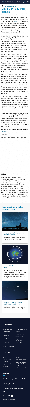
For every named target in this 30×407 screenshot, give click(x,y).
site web (3, 131)
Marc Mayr (8, 14)
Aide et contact (19, 334)
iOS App (17, 357)
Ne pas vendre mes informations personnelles (20, 340)
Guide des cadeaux (20, 359)
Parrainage (18, 331)
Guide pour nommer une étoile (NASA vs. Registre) (20, 363)
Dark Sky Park (17, 21)
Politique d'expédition (8, 346)
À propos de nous (7, 329)
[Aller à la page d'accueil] (2, 6)
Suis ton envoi (6, 331)
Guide (4, 357)
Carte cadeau (19, 336)
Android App (6, 366)
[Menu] (27, 2)
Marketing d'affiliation (21, 329)
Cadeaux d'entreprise (21, 368)
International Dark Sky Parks (10, 6)
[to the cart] (23, 2)
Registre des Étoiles (8, 364)
